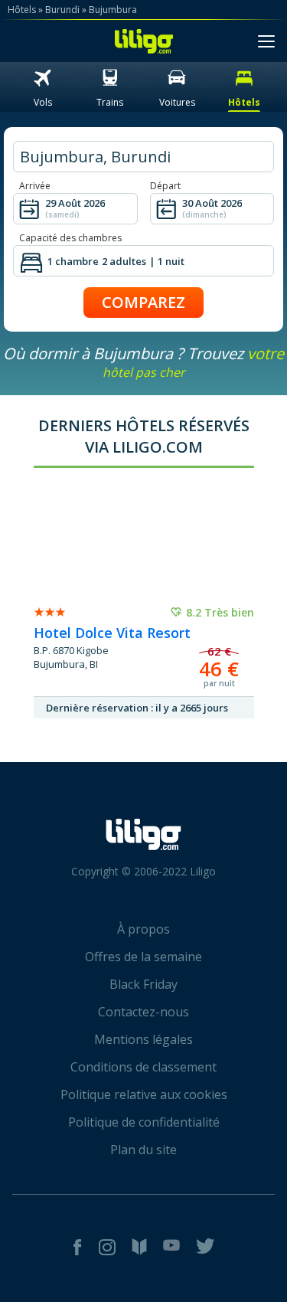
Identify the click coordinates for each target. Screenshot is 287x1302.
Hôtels (22, 9)
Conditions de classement (143, 1066)
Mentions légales (143, 1039)
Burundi (62, 9)
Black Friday (143, 984)
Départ (165, 185)
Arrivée (35, 185)
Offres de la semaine (143, 956)
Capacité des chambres (70, 237)
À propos (143, 929)
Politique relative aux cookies (143, 1094)
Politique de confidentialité (144, 1122)
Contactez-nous (143, 1011)
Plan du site (143, 1149)
